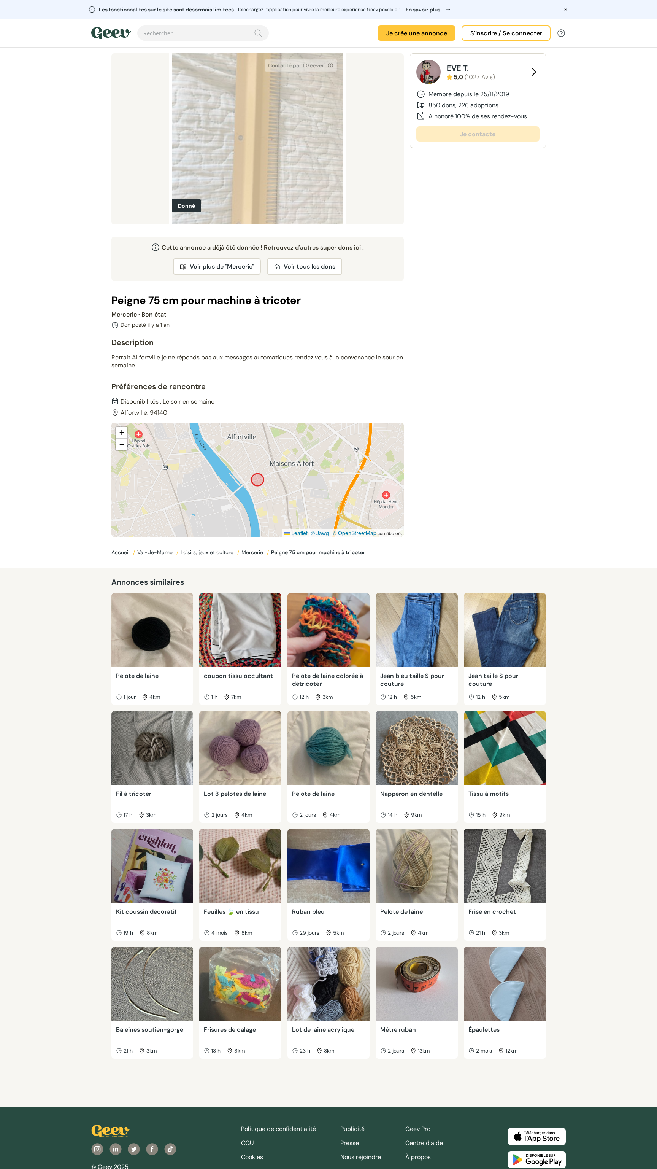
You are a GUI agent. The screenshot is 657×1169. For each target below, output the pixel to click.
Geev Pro (417, 1129)
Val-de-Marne (155, 552)
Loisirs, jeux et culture (208, 552)
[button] (121, 433)
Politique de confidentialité (278, 1129)
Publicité (352, 1129)
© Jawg (320, 533)
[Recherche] (258, 33)
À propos (418, 1157)
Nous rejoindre (360, 1157)
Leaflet (299, 533)
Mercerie (253, 552)
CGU (247, 1143)
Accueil (121, 552)
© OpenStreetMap (354, 533)
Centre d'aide (424, 1143)
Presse (349, 1143)
